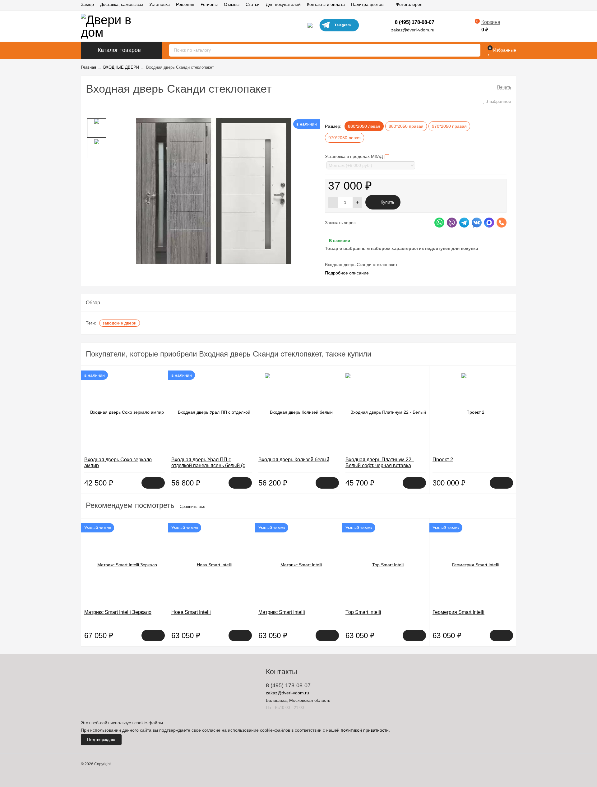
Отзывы (231, 4)
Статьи (253, 4)
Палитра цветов (367, 4)
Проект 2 (443, 459)
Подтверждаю (101, 739)
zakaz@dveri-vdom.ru (412, 29)
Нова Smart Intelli (191, 612)
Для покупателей (283, 4)
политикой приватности (365, 730)
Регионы (209, 4)
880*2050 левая (364, 126)
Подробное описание (347, 272)
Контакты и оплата (326, 4)
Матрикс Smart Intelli (281, 612)
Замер (87, 4)
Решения (185, 4)
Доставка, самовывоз (121, 4)
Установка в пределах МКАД (354, 156)
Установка (159, 4)
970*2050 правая (449, 126)
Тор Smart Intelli (363, 612)
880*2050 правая (406, 126)
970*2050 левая (344, 137)
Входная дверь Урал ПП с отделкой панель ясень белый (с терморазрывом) (208, 465)
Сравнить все (192, 506)
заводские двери (120, 322)
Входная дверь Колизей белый (293, 459)
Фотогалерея (409, 4)
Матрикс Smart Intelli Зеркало (117, 612)
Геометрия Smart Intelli (458, 612)
